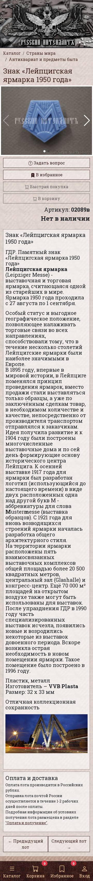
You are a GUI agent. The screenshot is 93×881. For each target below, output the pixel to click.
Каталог (12, 875)
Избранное (62, 875)
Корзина (35, 875)
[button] (86, 120)
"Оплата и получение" (26, 822)
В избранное (49, 174)
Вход (84, 875)
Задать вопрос (49, 162)
